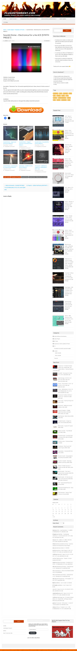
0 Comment (46, 40)
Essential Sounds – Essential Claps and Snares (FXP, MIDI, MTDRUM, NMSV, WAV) (65, 437)
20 (62, 511)
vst (54, 95)
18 (56, 511)
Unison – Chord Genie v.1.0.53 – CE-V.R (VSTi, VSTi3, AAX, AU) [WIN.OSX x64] (65, 385)
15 (68, 509)
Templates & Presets (20, 29)
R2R (70, 93)
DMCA (4, 630)
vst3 (60, 93)
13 (62, 509)
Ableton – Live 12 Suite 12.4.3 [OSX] (64, 582)
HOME (4, 625)
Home (4, 29)
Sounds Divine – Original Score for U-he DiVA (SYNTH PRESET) (25, 143)
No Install (65, 93)
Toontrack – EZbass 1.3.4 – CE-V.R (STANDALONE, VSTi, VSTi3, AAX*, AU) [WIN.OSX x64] (69, 276)
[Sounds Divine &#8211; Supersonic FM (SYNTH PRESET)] (10, 133)
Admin (6, 40)
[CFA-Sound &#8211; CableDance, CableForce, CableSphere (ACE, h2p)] (42, 157)
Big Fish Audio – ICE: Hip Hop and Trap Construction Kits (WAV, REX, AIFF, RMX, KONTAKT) (65, 478)
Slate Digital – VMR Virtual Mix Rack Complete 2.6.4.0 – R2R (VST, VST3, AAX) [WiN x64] (69, 290)
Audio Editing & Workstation (60, 336)
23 (71, 511)
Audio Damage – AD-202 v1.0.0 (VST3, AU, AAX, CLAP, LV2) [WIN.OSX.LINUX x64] (64, 379)
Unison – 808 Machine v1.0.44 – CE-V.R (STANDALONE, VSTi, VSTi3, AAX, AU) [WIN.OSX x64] (65, 391)
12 (59, 509)
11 (56, 509)
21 (65, 511)
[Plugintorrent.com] (38, 17)
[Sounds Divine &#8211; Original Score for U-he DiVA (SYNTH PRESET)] (26, 133)
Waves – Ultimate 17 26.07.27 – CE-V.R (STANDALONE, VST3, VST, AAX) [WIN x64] (69, 205)
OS (54, 346)
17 (53, 511)
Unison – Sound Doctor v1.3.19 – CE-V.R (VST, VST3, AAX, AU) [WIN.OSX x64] (69, 233)
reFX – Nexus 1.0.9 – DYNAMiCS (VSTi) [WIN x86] (69, 189)
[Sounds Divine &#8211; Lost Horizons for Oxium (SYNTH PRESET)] (10, 157)
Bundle (55, 97)
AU (54, 99)
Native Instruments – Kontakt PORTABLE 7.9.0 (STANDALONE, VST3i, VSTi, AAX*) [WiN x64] (14, 187)
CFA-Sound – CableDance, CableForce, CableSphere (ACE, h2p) (41, 167)
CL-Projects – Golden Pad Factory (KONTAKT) (37, 185)
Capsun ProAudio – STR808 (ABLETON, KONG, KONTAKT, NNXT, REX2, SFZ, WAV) (64, 412)
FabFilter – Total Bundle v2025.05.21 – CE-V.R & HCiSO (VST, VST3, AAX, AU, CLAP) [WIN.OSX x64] (63, 536)
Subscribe (32, 633)
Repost (58, 95)
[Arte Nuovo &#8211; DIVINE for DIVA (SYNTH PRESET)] (26, 157)
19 (59, 511)
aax (67, 95)
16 (71, 509)
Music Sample (58, 355)
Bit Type (56, 341)
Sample (55, 350)
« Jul (54, 516)
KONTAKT (56, 93)
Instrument (64, 99)
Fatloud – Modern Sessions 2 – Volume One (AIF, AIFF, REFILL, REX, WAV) (65, 467)
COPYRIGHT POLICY (7, 628)
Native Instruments (62, 97)
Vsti (69, 99)
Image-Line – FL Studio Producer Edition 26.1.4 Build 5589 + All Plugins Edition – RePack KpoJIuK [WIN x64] (63, 599)
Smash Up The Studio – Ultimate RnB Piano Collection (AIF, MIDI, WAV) (68, 148)
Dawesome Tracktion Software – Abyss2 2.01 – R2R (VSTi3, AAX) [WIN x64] (65, 396)
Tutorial (5, 22)
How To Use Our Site (7, 633)
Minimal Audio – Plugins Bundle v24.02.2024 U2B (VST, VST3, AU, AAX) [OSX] (68, 304)
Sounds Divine (25, 177)
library (69, 97)
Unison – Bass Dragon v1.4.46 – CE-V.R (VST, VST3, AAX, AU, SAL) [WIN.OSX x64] (69, 162)
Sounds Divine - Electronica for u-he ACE (38, 177)
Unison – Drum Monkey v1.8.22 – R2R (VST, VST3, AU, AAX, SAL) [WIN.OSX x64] (69, 133)
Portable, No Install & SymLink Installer (62, 348)
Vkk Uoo (54, 570)
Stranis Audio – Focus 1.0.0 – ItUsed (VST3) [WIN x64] (69, 175)
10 (53, 509)
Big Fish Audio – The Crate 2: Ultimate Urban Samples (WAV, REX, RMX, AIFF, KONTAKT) (65, 473)
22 (68, 511)
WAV (63, 95)
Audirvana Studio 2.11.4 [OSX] (62, 547)
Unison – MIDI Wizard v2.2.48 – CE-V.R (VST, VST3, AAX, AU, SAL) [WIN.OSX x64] (69, 319)
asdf (54, 558)
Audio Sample (10, 29)
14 (65, 509)
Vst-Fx (59, 99)
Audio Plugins (57, 338)
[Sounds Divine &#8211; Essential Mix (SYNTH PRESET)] (42, 133)
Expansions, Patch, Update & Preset (62, 343)
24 (53, 513)
